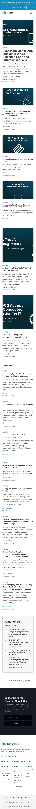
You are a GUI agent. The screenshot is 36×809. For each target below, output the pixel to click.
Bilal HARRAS (7, 477)
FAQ (3, 782)
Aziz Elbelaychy (7, 354)
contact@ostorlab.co (9, 756)
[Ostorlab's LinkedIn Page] (18, 797)
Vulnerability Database (6, 774)
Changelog (5, 779)
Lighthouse (5, 770)
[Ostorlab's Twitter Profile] (25, 797)
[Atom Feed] (10, 797)
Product (5, 156)
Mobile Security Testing (19, 771)
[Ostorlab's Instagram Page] (21, 797)
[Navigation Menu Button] (31, 13)
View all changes (10, 625)
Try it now (23, 7)
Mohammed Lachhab (9, 287)
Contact (27, 777)
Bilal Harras (6, 126)
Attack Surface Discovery (18, 782)
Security (5, 47)
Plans (27, 773)
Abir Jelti (5, 172)
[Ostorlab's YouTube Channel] (29, 797)
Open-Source (18, 786)
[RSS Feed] (6, 797)
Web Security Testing (18, 776)
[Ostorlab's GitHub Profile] (14, 797)
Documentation (30, 770)
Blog (11, 13)
